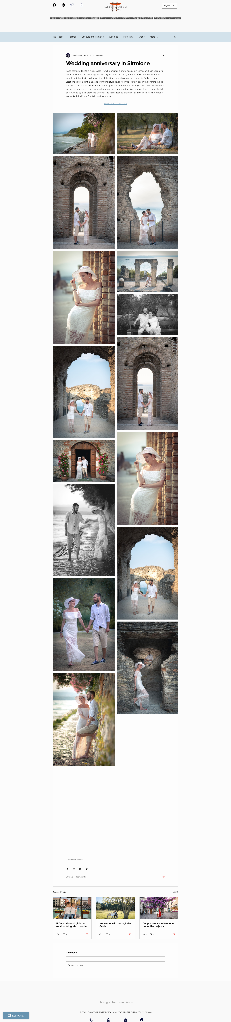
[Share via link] (87, 868)
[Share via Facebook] (67, 868)
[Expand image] (84, 133)
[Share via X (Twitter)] (74, 868)
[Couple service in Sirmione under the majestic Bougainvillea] (159, 908)
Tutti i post (58, 37)
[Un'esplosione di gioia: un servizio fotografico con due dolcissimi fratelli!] (72, 908)
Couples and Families (93, 37)
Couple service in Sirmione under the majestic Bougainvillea (158, 925)
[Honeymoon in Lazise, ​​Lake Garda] (115, 908)
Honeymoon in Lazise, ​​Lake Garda (115, 925)
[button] (175, 37)
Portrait (72, 37)
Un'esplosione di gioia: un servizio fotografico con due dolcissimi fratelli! (72, 925)
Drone (141, 37)
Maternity (128, 37)
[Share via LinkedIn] (80, 868)
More (152, 37)
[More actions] (163, 55)
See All (175, 892)
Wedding (113, 37)
